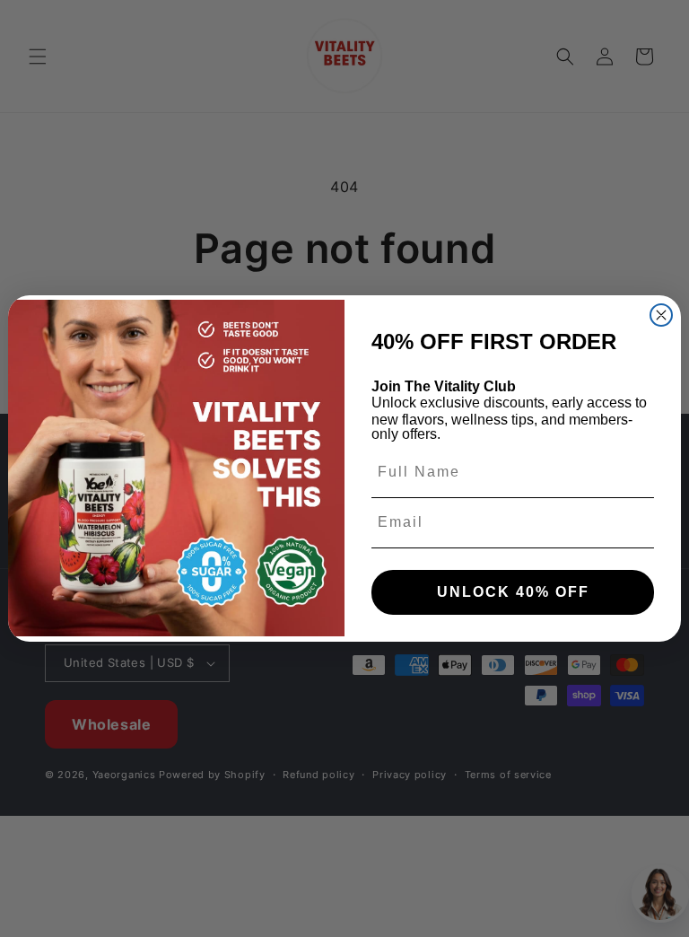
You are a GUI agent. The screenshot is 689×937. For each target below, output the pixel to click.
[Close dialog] (661, 315)
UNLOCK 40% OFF (513, 592)
